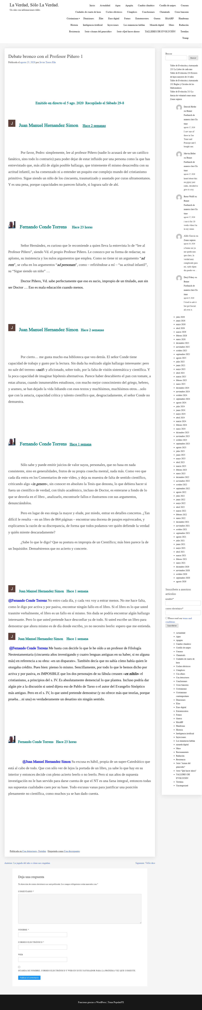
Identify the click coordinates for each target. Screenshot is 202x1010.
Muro (171, 25)
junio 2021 (180, 544)
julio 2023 (180, 451)
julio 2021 (180, 540)
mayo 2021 (180, 548)
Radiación (184, 25)
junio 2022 (180, 499)
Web (20, 954)
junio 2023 (180, 455)
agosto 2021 (181, 537)
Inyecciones (113, 25)
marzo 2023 (181, 466)
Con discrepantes (72, 851)
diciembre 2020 (182, 567)
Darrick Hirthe (190, 107)
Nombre (23, 930)
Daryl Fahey (189, 277)
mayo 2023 (180, 459)
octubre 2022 (181, 485)
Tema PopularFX (116, 1002)
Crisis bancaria (182, 12)
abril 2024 (180, 418)
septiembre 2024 (183, 399)
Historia (74, 25)
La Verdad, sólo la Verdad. (34, 4)
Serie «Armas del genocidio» (98, 31)
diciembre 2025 (182, 343)
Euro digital (113, 18)
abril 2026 (180, 328)
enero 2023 (180, 473)
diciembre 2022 (182, 477)
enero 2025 (180, 384)
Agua (117, 5)
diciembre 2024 (182, 388)
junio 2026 (180, 321)
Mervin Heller (190, 153)
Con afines (180, 674)
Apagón (129, 5)
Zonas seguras (176, 99)
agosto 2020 (181, 581)
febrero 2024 (181, 425)
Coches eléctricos (114, 12)
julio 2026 (180, 317)
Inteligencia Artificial (92, 25)
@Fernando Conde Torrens (27, 600)
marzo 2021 (181, 555)
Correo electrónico (31, 942)
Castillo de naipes (167, 5)
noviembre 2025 (183, 347)
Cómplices (132, 12)
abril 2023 (180, 462)
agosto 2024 (181, 403)
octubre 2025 (181, 350)
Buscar (168, 53)
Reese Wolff (189, 196)
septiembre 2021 (183, 533)
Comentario (26, 891)
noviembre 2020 (183, 570)
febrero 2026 (181, 336)
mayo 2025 (180, 369)
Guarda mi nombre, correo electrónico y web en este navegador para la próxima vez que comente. (77, 970)
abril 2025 (180, 373)
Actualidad (105, 5)
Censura (185, 5)
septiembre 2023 (183, 444)
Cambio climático (146, 5)
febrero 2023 (181, 470)
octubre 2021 (181, 529)
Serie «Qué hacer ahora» (128, 31)
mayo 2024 (180, 414)
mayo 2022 (180, 503)
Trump (185, 38)
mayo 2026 (180, 324)
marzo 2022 (181, 511)
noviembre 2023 (183, 436)
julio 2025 (180, 362)
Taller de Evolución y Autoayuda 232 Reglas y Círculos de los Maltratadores (184, 84)
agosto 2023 (181, 447)
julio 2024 (180, 406)
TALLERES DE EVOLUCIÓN (160, 31)
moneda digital (182, 745)
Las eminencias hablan (134, 25)
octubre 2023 (181, 440)
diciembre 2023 (182, 432)
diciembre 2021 (182, 522)
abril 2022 (180, 507)
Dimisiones (88, 18)
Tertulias (185, 31)
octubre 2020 (181, 574)
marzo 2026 (181, 332)
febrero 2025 (181, 380)
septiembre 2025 (183, 354)
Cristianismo (72, 18)
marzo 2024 (181, 421)
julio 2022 (180, 496)
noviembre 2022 (183, 481)
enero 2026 (180, 339)
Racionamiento (182, 752)
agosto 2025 (181, 358)
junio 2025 (180, 365)
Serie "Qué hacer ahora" (186, 771)
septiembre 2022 (183, 488)
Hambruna (184, 18)
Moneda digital (157, 25)
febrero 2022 (181, 514)
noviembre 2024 (183, 391)
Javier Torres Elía (47, 62)
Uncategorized (182, 786)
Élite (101, 18)
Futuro (127, 18)
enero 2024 (180, 429)
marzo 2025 (181, 377)
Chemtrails (165, 12)
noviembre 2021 (183, 526)
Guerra (157, 18)
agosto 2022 (181, 492)
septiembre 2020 (183, 578)
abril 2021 (180, 552)
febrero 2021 (181, 559)
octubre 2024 (181, 395)
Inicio (92, 5)
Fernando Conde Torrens (43, 226)
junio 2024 (180, 410)
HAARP (169, 18)
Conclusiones (148, 12)
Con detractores (29, 851)
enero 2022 (180, 518)
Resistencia (74, 31)
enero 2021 (180, 563)
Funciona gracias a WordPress (92, 1002)
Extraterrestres (142, 18)
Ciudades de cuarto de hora (88, 12)
